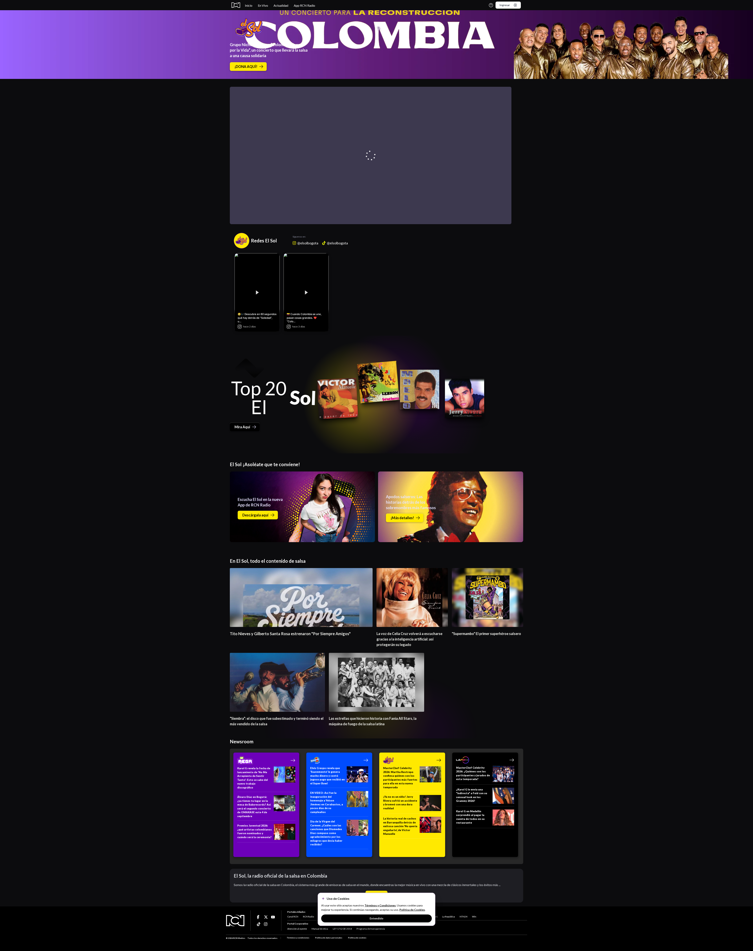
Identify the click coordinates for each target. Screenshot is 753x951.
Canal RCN (292, 916)
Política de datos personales (328, 937)
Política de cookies (357, 937)
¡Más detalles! (402, 518)
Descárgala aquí (255, 515)
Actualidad (281, 5)
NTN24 (463, 916)
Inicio (248, 5)
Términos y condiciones (298, 937)
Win (474, 916)
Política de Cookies (412, 909)
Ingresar (504, 5)
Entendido (376, 918)
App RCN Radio (304, 5)
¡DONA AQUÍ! (246, 66)
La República (448, 916)
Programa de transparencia (370, 928)
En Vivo (263, 5)
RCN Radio (308, 916)
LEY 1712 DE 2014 (342, 928)
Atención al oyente (297, 928)
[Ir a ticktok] (259, 917)
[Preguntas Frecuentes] (491, 5)
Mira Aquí (242, 427)
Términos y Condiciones (380, 905)
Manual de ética (320, 928)
